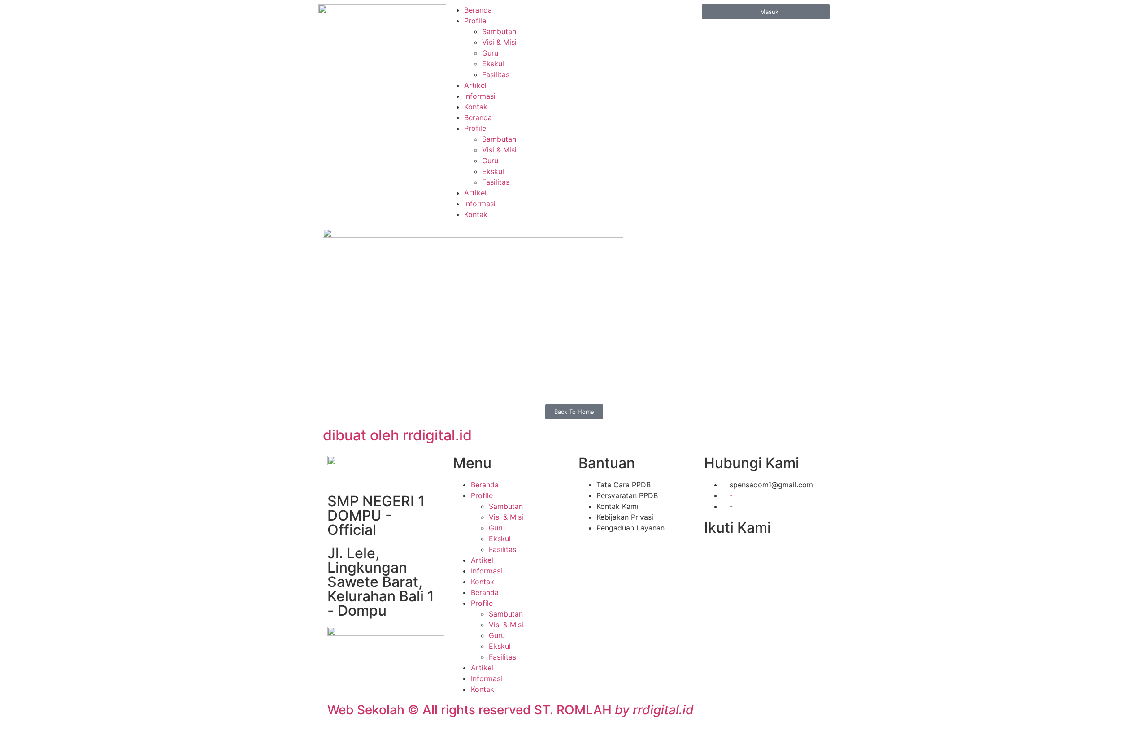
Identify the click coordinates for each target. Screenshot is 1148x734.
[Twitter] (734, 555)
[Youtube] (754, 555)
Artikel (475, 85)
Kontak (475, 106)
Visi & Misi (499, 42)
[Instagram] (773, 555)
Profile (475, 20)
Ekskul (493, 63)
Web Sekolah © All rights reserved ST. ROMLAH (510, 709)
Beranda (478, 9)
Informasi (480, 95)
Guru (490, 52)
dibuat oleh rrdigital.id (397, 435)
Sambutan (499, 31)
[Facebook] (715, 555)
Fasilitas (495, 74)
